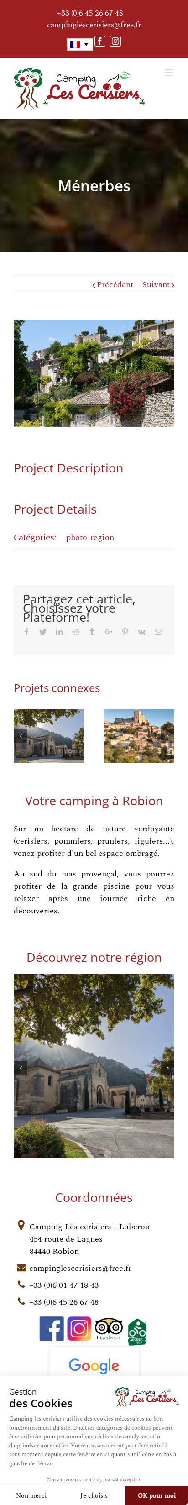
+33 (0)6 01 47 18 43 (64, 1285)
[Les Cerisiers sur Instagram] (79, 1322)
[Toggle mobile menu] (169, 72)
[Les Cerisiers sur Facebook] (51, 1322)
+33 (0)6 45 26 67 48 (90, 13)
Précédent (115, 284)
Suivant (156, 284)
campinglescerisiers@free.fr (94, 25)
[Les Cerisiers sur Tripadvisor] (110, 1322)
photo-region (90, 537)
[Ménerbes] (94, 373)
